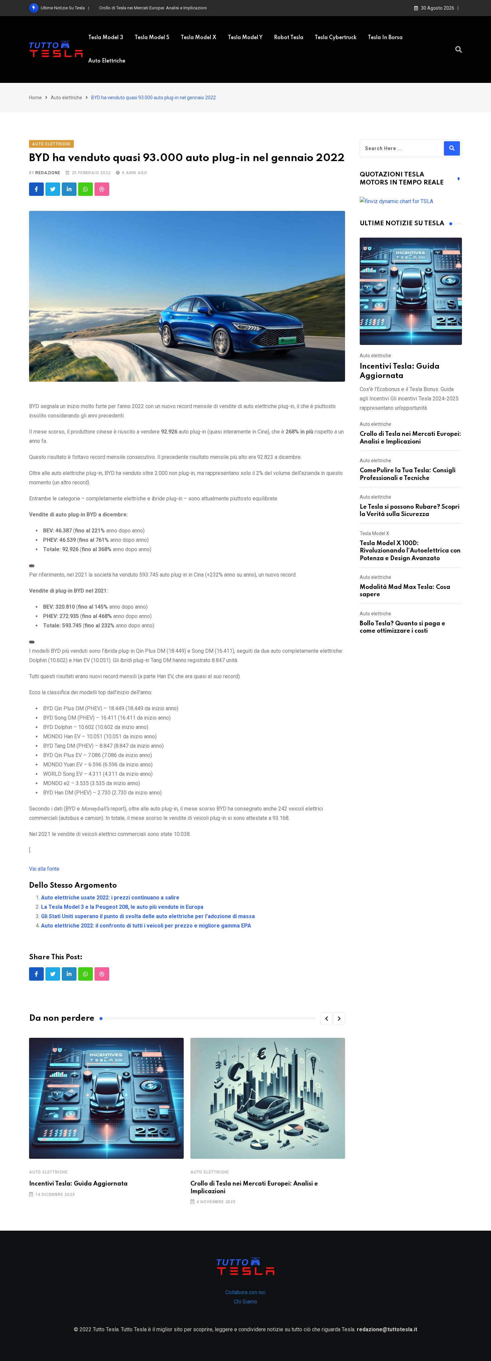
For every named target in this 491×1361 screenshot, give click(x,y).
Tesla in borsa (385, 37)
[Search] (458, 49)
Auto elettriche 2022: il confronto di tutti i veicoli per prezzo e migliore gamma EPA (146, 925)
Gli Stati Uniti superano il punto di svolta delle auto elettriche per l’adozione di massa (148, 916)
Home (35, 97)
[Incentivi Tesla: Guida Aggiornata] (411, 291)
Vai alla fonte (44, 869)
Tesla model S (152, 37)
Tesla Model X (198, 37)
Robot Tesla (288, 37)
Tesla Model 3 (105, 37)
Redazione (47, 172)
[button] (326, 1018)
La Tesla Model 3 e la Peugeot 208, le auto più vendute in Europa (122, 907)
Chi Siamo (245, 1301)
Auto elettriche (106, 61)
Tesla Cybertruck (335, 37)
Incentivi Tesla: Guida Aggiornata (78, 1184)
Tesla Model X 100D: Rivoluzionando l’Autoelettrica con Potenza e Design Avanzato (410, 551)
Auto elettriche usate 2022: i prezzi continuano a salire (110, 897)
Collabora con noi (245, 1292)
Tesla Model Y (245, 37)
